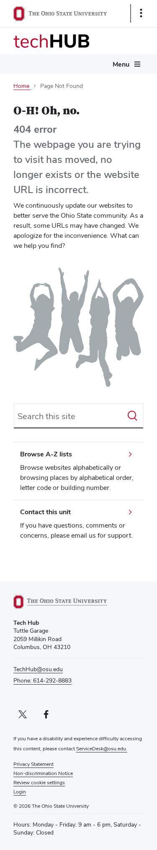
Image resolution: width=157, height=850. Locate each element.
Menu (121, 64)
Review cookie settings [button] (39, 782)
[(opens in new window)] (69, 602)
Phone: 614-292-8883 (42, 680)
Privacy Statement (33, 764)
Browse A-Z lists (46, 454)
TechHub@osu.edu (38, 669)
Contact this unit (45, 511)
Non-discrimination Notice (43, 773)
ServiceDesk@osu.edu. (101, 748)
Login (19, 791)
